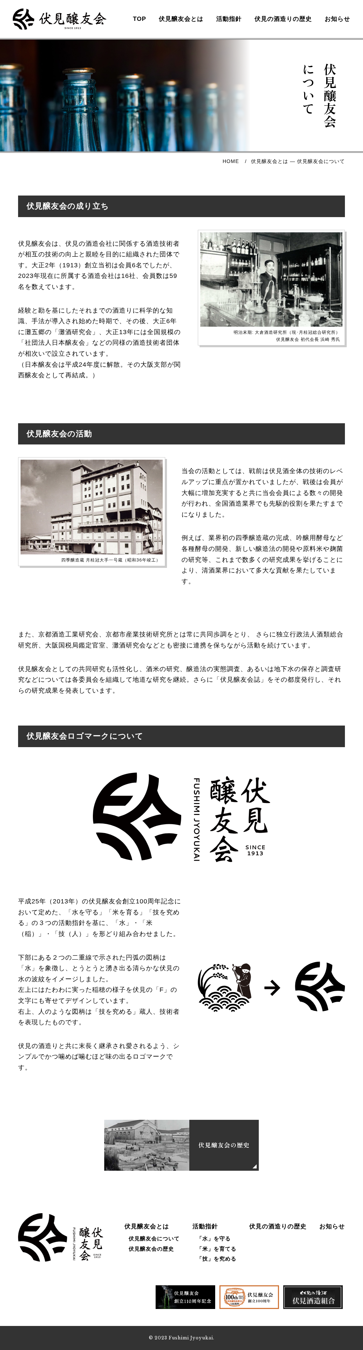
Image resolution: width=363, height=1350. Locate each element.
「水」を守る (214, 1238)
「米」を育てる (216, 1249)
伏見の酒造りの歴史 (283, 19)
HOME (231, 161)
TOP (139, 19)
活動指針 (229, 19)
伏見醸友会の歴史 (151, 1249)
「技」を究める (216, 1259)
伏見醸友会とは (181, 19)
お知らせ (337, 19)
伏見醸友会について (154, 1238)
